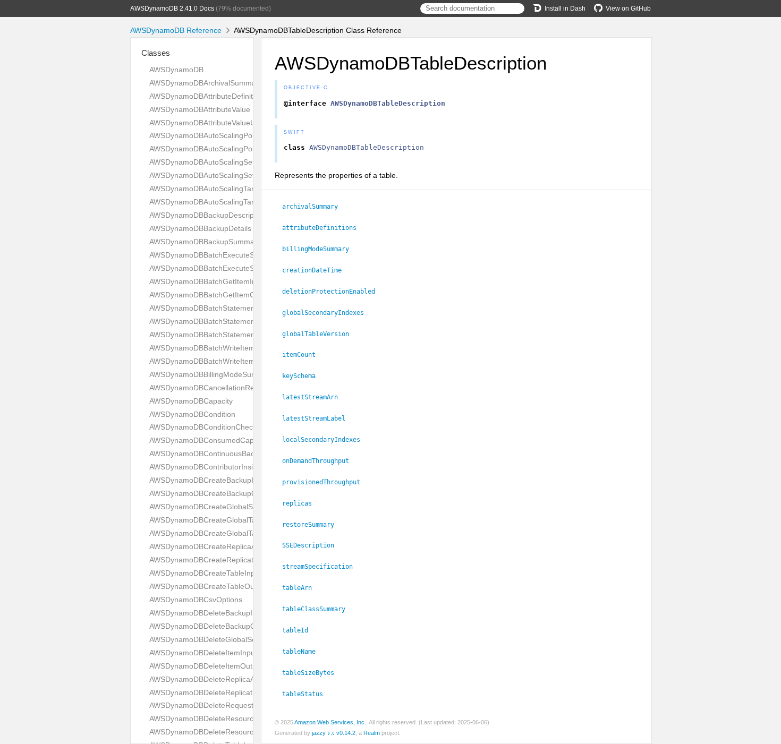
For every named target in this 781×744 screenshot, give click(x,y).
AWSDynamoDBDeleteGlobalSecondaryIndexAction (235, 639)
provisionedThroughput (325, 482)
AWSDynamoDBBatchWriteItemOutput (213, 361)
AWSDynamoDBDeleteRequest (201, 705)
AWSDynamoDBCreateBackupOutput (211, 493)
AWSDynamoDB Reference (176, 30)
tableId (299, 630)
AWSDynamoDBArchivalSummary (205, 83)
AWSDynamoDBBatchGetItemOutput (211, 294)
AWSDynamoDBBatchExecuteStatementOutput (228, 268)
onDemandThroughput (320, 461)
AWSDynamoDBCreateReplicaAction (210, 546)
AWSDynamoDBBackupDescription (207, 215)
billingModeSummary (320, 249)
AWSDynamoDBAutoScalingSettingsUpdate (222, 175)
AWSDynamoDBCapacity (191, 401)
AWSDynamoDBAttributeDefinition (206, 96)
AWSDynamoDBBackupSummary (205, 241)
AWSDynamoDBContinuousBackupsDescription (228, 453)
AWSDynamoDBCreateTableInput (205, 573)
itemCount (303, 354)
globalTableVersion (320, 334)
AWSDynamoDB (176, 69)
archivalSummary (314, 206)
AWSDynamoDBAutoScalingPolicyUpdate (218, 148)
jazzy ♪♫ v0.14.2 (333, 733)
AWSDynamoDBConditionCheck (203, 427)
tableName (303, 651)
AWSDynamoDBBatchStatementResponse (220, 334)
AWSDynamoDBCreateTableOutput (208, 586)
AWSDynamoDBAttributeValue (199, 109)
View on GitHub (628, 8)
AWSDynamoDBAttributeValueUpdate (212, 122)
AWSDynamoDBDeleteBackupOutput (211, 626)
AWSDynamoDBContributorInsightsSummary (224, 467)
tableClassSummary (318, 609)
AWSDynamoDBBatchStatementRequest (217, 321)
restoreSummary (312, 524)
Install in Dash (565, 8)
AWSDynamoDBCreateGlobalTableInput (216, 520)
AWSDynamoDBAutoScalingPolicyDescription (225, 135)
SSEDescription (312, 545)
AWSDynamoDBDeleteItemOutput (206, 666)
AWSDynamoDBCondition (192, 414)
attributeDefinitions (323, 228)
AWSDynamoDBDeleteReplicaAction (210, 679)
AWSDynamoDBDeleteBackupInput (208, 613)
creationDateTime (316, 270)
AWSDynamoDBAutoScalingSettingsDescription (228, 162)
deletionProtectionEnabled (333, 291)
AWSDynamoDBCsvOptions (195, 599)
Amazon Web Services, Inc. (330, 722)
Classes (155, 52)
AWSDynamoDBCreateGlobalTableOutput (219, 533)
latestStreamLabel (318, 418)
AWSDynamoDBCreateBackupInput (208, 480)
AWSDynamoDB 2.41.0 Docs (172, 8)
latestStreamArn (314, 397)
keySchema (303, 376)
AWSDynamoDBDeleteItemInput (203, 652)
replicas (301, 503)
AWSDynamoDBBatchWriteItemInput (210, 348)
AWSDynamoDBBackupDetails (200, 228)
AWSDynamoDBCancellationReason (210, 387)
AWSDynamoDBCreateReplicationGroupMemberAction (241, 559)
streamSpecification (322, 566)
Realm (371, 733)
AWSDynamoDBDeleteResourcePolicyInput (221, 718)
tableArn (301, 588)
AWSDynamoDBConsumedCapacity (209, 440)
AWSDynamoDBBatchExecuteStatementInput (225, 255)
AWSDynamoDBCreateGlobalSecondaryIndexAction (236, 506)
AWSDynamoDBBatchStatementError (211, 308)
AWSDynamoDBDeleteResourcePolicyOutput (224, 732)
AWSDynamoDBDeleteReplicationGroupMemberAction (241, 692)
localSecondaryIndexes (325, 439)
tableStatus (307, 694)
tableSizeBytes (312, 673)
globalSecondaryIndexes (327, 313)
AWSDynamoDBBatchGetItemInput (208, 281)
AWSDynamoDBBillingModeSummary (212, 374)
